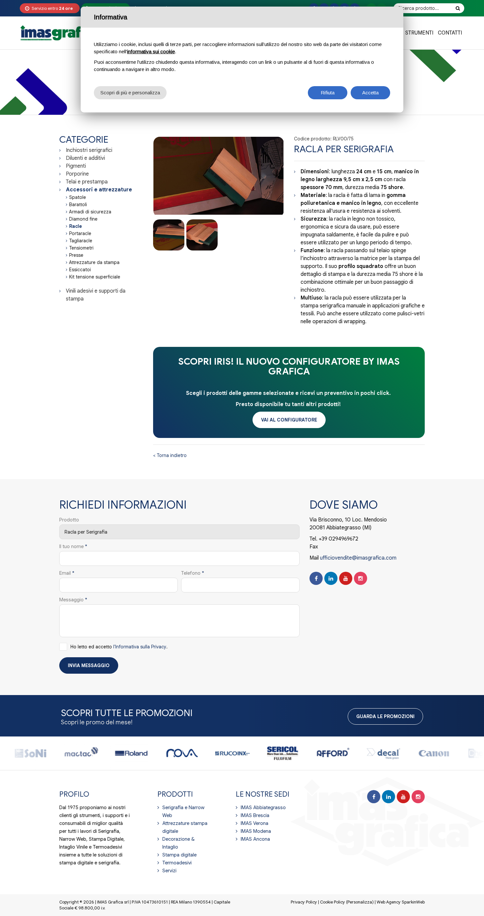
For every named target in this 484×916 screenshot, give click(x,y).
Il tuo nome (73, 546)
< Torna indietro (170, 455)
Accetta (370, 92)
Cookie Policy (332, 902)
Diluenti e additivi (85, 158)
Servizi (169, 871)
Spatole (77, 197)
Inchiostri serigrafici (89, 150)
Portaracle (80, 233)
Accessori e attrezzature (99, 189)
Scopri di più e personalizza (130, 92)
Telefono (192, 573)
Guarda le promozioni (385, 716)
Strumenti (419, 33)
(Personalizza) (360, 902)
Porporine (77, 174)
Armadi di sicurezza (90, 212)
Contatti (450, 33)
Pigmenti (76, 166)
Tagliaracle (80, 241)
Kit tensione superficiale (94, 277)
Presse (76, 255)
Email (66, 573)
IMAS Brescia (255, 815)
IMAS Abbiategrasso (263, 807)
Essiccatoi (80, 270)
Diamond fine (83, 219)
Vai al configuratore (289, 420)
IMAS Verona (254, 823)
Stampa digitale (179, 855)
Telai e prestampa (87, 182)
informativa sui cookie (151, 51)
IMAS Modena (256, 831)
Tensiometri (81, 248)
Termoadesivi (177, 863)
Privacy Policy (304, 902)
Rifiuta (328, 92)
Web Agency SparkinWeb (401, 902)
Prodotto (69, 520)
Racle (75, 226)
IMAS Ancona (255, 839)
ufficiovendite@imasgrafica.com (358, 558)
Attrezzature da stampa (94, 262)
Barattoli (78, 204)
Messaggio (73, 600)
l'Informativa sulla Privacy (139, 647)
